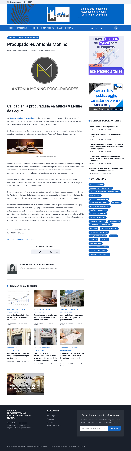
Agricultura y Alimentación (101, 188)
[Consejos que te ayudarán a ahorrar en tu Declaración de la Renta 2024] (45, 298)
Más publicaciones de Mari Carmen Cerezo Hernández (38, 268)
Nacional (34, 28)
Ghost (83, 447)
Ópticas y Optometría (109, 228)
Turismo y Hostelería (98, 250)
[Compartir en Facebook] (34, 252)
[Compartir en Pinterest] (51, 252)
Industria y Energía (97, 221)
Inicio (11, 28)
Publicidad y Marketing (99, 232)
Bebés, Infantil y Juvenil (99, 203)
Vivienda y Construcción (99, 254)
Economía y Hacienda (98, 214)
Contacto (50, 422)
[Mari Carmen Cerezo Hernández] (12, 273)
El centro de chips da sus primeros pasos (104, 127)
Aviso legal (51, 416)
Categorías (22, 28)
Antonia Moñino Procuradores (22, 118)
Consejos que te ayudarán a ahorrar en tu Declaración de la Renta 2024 (45, 317)
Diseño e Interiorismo (98, 210)
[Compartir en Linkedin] (57, 252)
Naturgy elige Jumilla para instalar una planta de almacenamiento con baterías (106, 169)
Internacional (47, 28)
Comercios (116, 203)
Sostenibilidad (95, 243)
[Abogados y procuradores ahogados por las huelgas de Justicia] (19, 336)
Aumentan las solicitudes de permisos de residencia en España (18, 317)
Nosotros (50, 419)
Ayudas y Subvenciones (99, 199)
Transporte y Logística (99, 247)
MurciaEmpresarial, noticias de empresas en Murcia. (29, 447)
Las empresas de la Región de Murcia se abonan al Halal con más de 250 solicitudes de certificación (106, 158)
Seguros (113, 236)
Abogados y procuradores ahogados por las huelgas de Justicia (18, 355)
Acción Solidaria (96, 184)
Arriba (119, 447)
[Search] (116, 28)
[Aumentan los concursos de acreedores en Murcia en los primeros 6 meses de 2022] (72, 336)
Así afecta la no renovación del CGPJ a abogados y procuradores (71, 317)
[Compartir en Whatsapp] (45, 252)
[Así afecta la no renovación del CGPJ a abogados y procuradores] (72, 298)
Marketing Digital (65, 28)
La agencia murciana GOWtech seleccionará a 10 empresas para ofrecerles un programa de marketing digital (106, 146)
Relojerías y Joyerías (98, 236)
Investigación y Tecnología (100, 225)
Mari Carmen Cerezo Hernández (18, 50)
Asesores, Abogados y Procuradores (23, 37)
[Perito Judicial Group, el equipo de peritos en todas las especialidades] (25, 384)
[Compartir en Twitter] (40, 252)
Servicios (93, 239)
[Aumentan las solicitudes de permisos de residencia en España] (19, 298)
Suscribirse (114, 428)
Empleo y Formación (98, 217)
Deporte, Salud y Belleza (100, 206)
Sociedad (104, 239)
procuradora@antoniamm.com (20, 239)
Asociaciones (95, 195)
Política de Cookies (54, 425)
